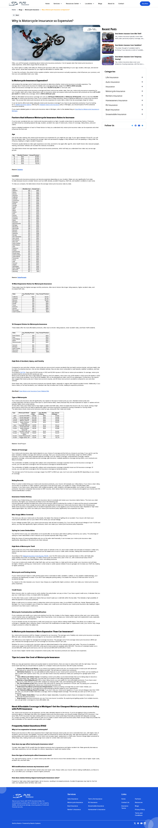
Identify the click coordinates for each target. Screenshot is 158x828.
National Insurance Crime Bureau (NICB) (35, 556)
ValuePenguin (21, 277)
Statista (20, 169)
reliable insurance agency (23, 104)
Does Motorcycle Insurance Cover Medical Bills (34, 391)
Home (14, 10)
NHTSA (22, 372)
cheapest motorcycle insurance (49, 104)
